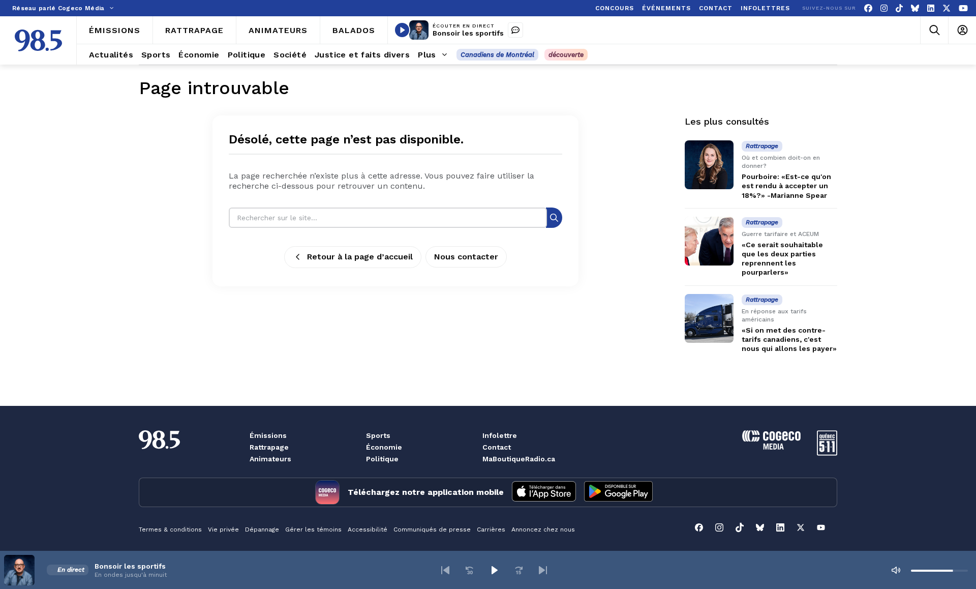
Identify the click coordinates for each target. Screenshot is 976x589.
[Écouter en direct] (402, 30)
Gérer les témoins (313, 529)
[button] (445, 570)
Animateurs (270, 459)
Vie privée (223, 529)
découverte (566, 54)
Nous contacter (466, 256)
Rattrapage (269, 447)
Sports (378, 435)
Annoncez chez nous (543, 529)
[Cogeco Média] (771, 447)
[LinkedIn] (930, 8)
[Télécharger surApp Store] (544, 492)
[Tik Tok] (899, 8)
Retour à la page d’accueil (360, 256)
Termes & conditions (170, 529)
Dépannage (262, 529)
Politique (382, 459)
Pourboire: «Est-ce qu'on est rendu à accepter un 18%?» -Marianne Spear (786, 185)
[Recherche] (554, 217)
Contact (496, 447)
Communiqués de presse (432, 529)
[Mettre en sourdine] (896, 570)
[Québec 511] (827, 453)
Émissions (268, 435)
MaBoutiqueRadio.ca (518, 459)
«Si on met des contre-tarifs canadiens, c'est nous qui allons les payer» (789, 339)
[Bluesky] (915, 8)
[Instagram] (884, 8)
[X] (946, 8)
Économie (384, 447)
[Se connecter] (962, 30)
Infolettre (499, 435)
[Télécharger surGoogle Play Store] (618, 492)
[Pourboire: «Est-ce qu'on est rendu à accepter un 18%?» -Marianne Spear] (709, 164)
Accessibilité (367, 529)
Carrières (491, 529)
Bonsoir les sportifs (468, 33)
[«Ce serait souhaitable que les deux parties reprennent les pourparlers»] (709, 241)
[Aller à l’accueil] (38, 40)
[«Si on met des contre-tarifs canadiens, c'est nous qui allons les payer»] (709, 318)
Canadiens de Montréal (497, 54)
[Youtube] (963, 8)
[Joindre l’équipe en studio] (515, 30)
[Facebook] (868, 8)
